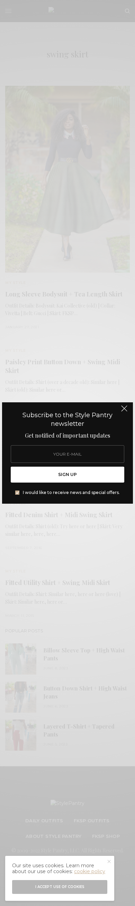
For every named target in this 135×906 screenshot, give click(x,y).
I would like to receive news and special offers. (71, 493)
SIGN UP (67, 474)
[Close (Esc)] (124, 411)
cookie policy (89, 871)
